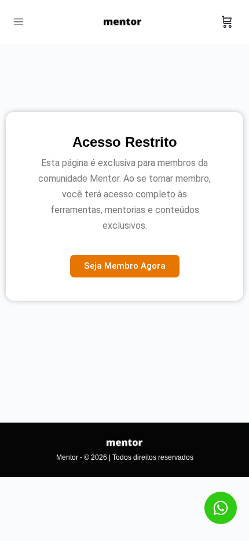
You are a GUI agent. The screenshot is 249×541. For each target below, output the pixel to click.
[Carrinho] (227, 22)
